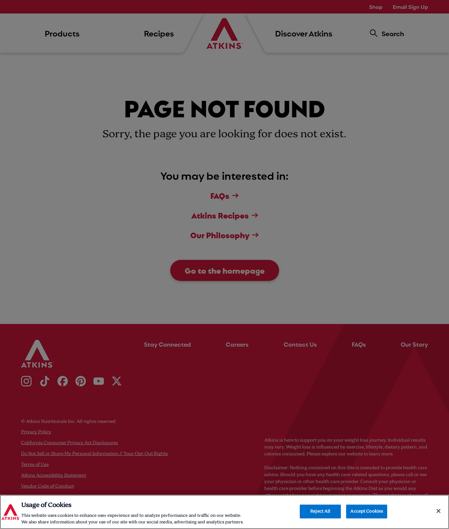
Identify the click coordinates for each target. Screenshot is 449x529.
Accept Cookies (366, 511)
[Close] (438, 511)
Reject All (320, 511)
